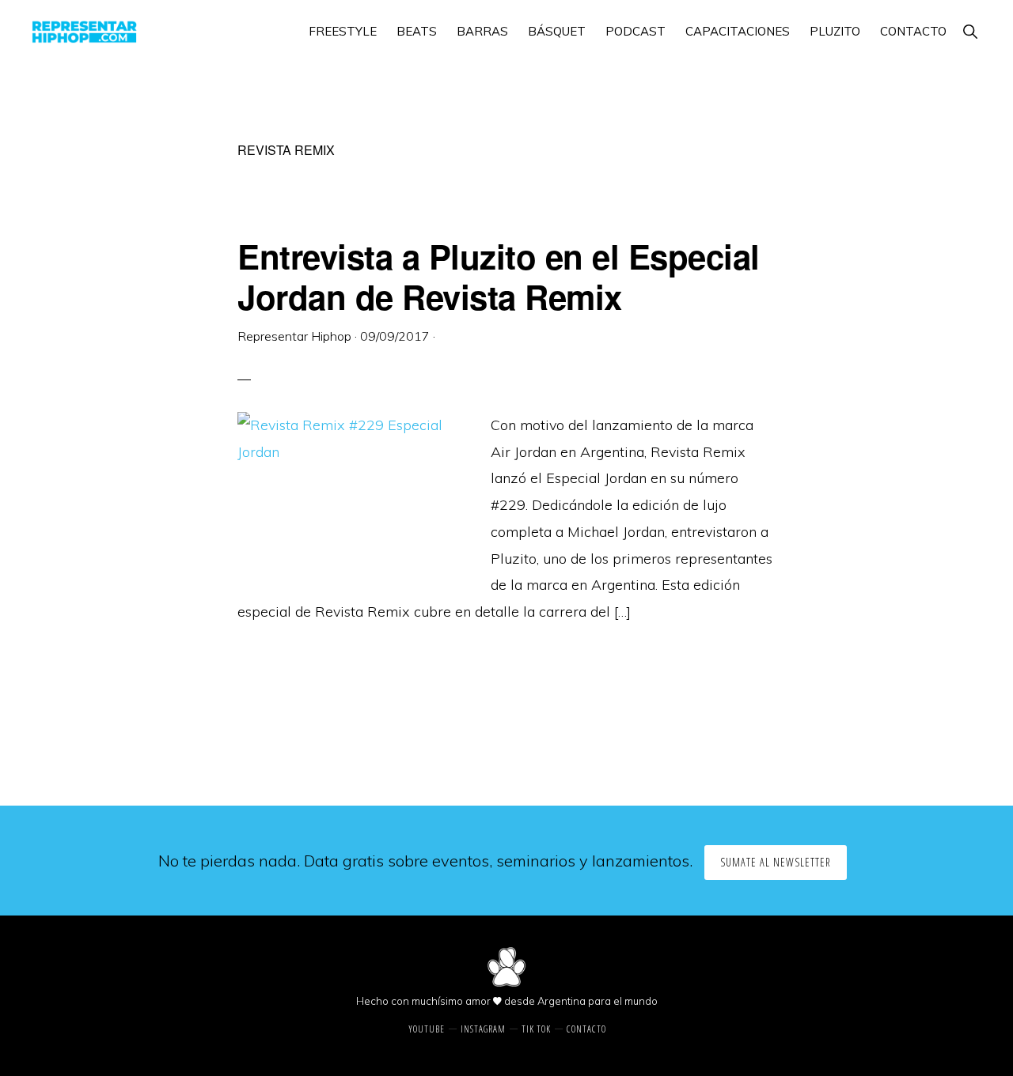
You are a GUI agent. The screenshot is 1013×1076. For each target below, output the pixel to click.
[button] (969, 31)
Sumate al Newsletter (775, 862)
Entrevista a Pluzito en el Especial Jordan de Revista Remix (498, 275)
